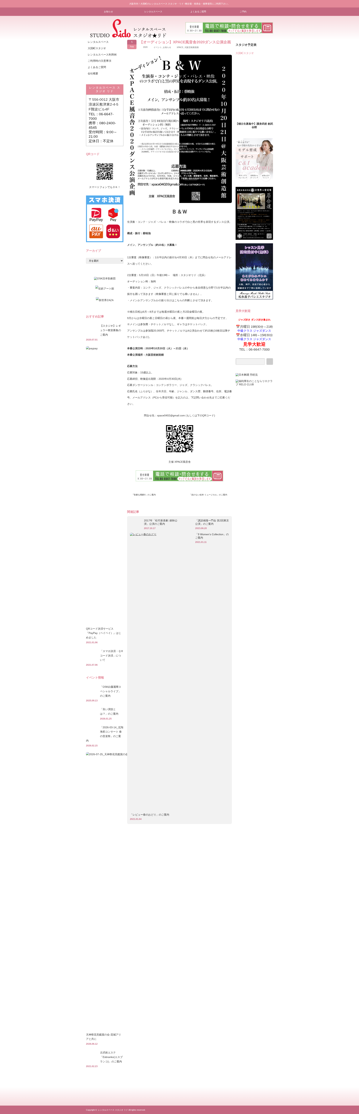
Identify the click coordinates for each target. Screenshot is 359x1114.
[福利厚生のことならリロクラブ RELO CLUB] (254, 384)
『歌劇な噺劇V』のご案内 (144, 495)
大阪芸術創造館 (191, 47)
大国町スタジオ (97, 48)
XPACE (180, 47)
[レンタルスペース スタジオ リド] (128, 36)
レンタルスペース (153, 11)
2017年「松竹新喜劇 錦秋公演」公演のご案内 (160, 522)
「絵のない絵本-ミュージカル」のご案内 (208, 495)
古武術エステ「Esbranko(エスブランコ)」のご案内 (111, 1057)
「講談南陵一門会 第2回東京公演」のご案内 (212, 522)
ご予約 (243, 11)
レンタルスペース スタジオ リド (113, 1110)
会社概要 (93, 73)
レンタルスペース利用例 (102, 54)
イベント (158, 47)
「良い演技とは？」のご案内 (109, 711)
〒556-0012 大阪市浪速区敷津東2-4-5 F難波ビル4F (104, 104)
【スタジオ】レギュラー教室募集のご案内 (110, 330)
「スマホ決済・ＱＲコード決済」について (111, 656)
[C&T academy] (254, 182)
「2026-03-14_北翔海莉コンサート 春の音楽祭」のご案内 (104, 734)
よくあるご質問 (198, 11)
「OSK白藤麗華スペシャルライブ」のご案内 (110, 691)
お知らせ (108, 11)
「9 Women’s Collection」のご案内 (212, 536)
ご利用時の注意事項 (99, 60)
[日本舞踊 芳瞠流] (247, 374)
